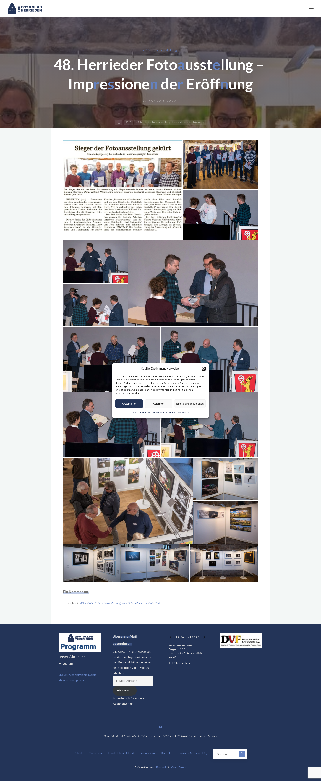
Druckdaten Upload (121, 753)
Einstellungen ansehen (190, 403)
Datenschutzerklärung (164, 412)
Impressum (183, 412)
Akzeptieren (129, 403)
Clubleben (95, 753)
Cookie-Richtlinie (141, 412)
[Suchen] (242, 754)
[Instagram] (160, 727)
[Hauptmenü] (310, 8)
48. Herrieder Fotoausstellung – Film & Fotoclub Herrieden (120, 603)
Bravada (161, 767)
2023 (146, 50)
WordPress (178, 767)
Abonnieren (124, 690)
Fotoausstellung (165, 50)
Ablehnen (158, 403)
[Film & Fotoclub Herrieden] (25, 8)
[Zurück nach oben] (306, 766)
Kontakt (166, 753)
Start (78, 753)
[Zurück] (170, 637)
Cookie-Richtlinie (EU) (192, 753)
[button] (204, 368)
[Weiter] (204, 637)
